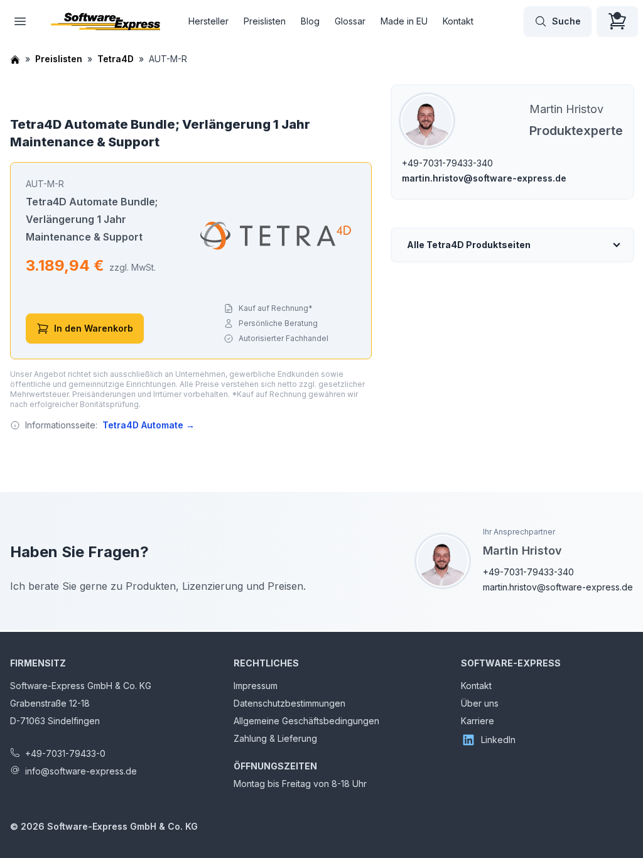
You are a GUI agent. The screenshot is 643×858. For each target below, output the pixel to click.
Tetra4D (115, 58)
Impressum (256, 685)
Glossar (350, 21)
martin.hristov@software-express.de (484, 178)
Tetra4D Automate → (148, 425)
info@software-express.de (81, 771)
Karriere (477, 720)
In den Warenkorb (93, 328)
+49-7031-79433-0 (65, 753)
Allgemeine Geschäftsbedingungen (306, 720)
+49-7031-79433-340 (447, 163)
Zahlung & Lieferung (275, 738)
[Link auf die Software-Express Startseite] (105, 21)
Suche (566, 21)
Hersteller (208, 21)
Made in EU (404, 21)
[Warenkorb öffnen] (617, 21)
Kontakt (458, 21)
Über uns (480, 703)
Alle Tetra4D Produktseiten (469, 244)
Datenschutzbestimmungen (289, 703)
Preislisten (265, 21)
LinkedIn (498, 739)
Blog (310, 21)
